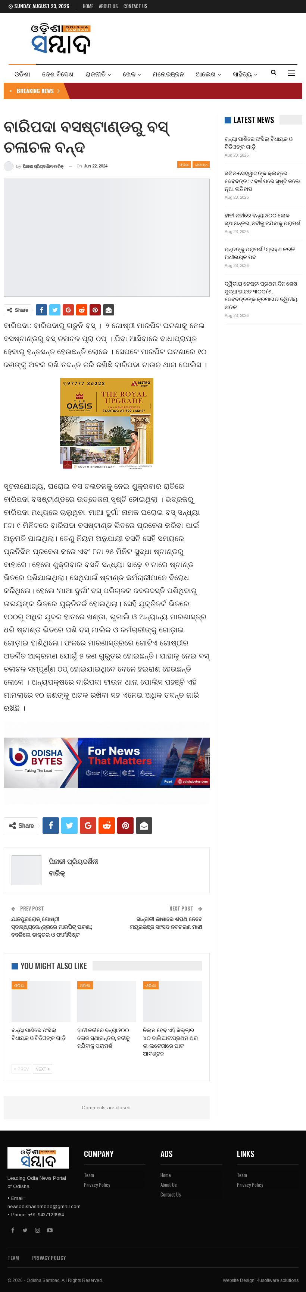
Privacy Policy (97, 1184)
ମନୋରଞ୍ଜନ (168, 73)
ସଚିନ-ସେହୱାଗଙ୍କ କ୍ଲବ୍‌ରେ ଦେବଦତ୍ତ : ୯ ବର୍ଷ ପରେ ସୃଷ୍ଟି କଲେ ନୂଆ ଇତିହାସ (262, 180)
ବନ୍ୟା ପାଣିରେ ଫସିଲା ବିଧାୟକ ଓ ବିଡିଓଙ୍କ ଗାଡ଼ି (259, 142)
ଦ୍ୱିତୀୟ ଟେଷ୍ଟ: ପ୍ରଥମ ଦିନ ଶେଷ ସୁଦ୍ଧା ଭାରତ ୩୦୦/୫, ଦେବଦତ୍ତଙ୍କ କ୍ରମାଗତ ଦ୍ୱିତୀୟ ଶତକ (261, 295)
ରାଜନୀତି (95, 73)
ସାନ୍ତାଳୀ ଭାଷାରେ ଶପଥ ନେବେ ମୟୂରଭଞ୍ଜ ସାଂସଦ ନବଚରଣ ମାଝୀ (166, 922)
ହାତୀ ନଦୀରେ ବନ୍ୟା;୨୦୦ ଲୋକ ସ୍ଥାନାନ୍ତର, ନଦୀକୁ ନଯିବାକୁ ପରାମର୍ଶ (262, 219)
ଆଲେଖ (206, 73)
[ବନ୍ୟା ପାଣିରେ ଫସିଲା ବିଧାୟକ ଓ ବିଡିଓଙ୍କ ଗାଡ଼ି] (41, 1001)
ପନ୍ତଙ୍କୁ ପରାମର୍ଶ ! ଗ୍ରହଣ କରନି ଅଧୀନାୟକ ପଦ (260, 253)
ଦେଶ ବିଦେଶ (58, 73)
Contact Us (135, 6)
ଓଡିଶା (22, 73)
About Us (108, 6)
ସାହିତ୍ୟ (242, 73)
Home (88, 6)
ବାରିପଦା (201, 164)
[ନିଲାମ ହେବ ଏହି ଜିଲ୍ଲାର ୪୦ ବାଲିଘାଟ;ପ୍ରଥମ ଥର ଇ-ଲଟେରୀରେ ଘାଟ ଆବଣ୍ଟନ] (172, 1001)
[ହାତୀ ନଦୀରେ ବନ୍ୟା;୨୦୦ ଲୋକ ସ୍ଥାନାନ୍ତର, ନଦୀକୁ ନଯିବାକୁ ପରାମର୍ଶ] (106, 1001)
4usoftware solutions (278, 1280)
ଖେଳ (129, 73)
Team (89, 1175)
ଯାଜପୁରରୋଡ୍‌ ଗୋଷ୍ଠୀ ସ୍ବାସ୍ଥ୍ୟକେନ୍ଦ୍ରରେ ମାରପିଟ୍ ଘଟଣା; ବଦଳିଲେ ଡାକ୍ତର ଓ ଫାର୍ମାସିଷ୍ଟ (51, 926)
